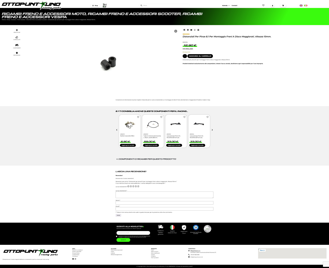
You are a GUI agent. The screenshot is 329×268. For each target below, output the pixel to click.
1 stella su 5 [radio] (128, 186)
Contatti (234, 5)
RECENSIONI (16, 55)
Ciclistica (153, 256)
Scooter (13, 19)
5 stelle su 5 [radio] (138, 186)
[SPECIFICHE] (17, 30)
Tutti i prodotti (155, 257)
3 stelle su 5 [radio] (133, 186)
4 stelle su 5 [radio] (136, 186)
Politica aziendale (76, 251)
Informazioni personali (116, 250)
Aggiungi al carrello (200, 56)
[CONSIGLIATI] (17, 37)
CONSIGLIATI (16, 39)
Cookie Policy (75, 254)
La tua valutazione (121, 186)
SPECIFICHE (17, 32)
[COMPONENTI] (17, 45)
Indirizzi (113, 253)
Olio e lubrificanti (155, 253)
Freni (152, 250)
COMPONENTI (17, 48)
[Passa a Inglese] (301, 5)
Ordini (112, 251)
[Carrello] (283, 5)
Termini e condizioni (77, 250)
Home (4, 19)
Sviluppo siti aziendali (181, 266)
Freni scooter (21, 19)
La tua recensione (121, 190)
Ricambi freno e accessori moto (44, 14)
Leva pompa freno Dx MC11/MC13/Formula (173, 136)
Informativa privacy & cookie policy (156, 266)
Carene (153, 254)
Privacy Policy (76, 253)
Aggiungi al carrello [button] (128, 145)
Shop (8, 19)
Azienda (224, 5)
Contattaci (75, 256)
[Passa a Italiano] (305, 5)
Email (118, 206)
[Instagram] (75, 259)
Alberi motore (154, 251)
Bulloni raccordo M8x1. (127, 136)
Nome (118, 200)
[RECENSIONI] (17, 53)
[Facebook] (73, 259)
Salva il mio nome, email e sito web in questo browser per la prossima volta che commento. (144, 212)
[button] (184, 29)
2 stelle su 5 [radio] (131, 186)
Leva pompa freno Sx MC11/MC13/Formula (196, 136)
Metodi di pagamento (116, 254)
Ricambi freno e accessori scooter (134, 14)
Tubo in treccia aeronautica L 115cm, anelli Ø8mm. (152, 136)
